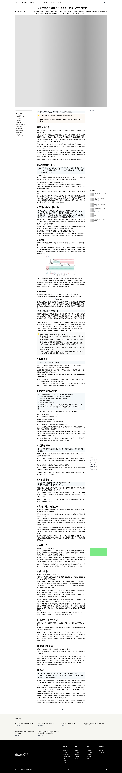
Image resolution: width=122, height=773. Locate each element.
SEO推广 (89, 758)
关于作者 (77, 758)
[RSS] (106, 769)
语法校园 (65, 752)
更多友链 (65, 762)
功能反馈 (77, 754)
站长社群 (89, 750)
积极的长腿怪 (66, 754)
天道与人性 (65, 353)
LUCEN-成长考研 (67, 760)
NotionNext (22, 755)
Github (76, 750)
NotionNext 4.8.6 (30, 769)
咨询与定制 (89, 752)
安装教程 (89, 756)
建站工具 (101, 750)
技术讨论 (77, 756)
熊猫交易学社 (67, 112)
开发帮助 (77, 752)
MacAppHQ (65, 750)
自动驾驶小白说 (66, 756)
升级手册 (89, 754)
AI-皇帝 (64, 758)
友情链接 (32, 2)
